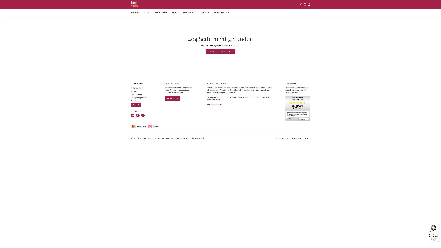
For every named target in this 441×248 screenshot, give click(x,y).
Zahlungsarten (136, 94)
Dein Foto (205, 12)
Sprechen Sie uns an (215, 104)
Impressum (280, 138)
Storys (175, 12)
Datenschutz (297, 138)
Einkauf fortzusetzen (219, 51)
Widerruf (136, 105)
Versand (134, 91)
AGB (288, 138)
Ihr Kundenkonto (137, 88)
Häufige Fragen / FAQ (139, 98)
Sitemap (307, 138)
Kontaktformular (137, 101)
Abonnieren (172, 98)
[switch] (433, 239)
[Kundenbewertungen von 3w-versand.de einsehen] (297, 120)
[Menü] (437, 225)
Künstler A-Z (161, 12)
